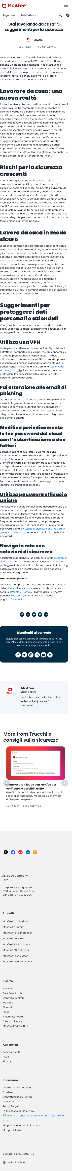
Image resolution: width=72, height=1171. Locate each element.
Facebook (17, 599)
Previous (6, 783)
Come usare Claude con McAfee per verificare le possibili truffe (31, 787)
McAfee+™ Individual (15, 921)
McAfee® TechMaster (15, 956)
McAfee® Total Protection (17, 933)
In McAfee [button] (28, 15)
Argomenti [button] (10, 15)
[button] (67, 15)
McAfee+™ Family (13, 927)
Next (64, 783)
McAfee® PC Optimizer (16, 950)
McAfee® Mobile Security (17, 961)
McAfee (38, 40)
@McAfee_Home (20, 592)
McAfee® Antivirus (13, 938)
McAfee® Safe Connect (16, 944)
